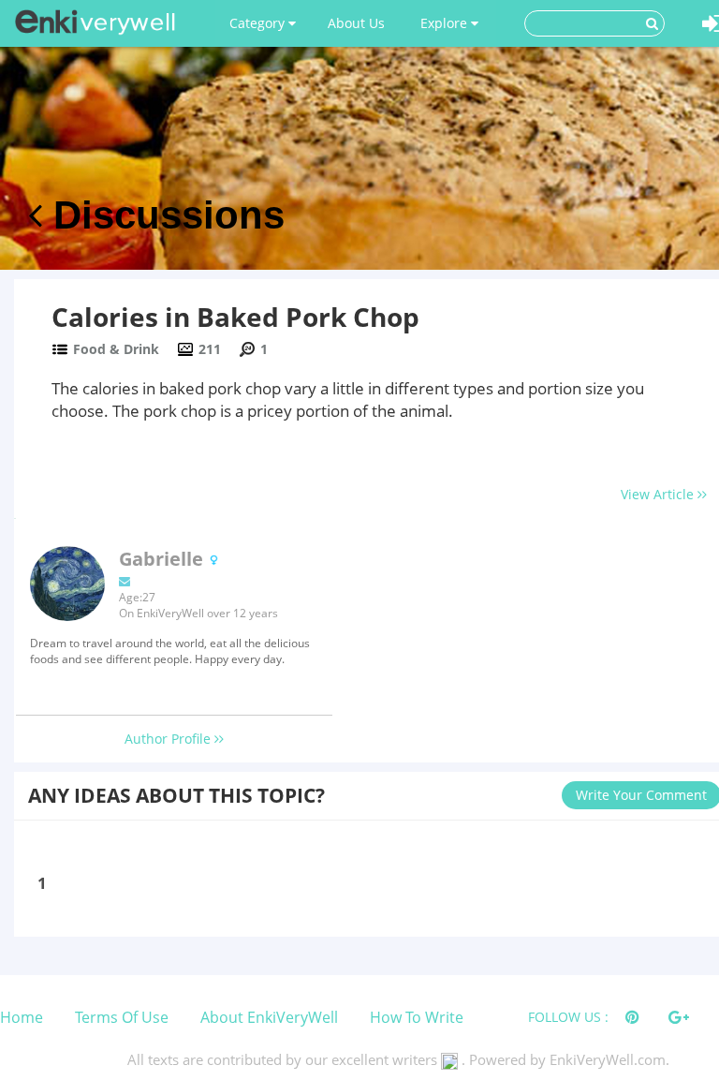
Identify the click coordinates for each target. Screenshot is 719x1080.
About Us (356, 23)
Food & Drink (116, 349)
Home (21, 1017)
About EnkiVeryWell (269, 1017)
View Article (659, 494)
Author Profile (169, 738)
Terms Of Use (122, 1017)
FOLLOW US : (568, 1017)
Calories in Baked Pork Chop (235, 316)
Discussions (163, 215)
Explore (445, 23)
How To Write (416, 1017)
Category (258, 23)
